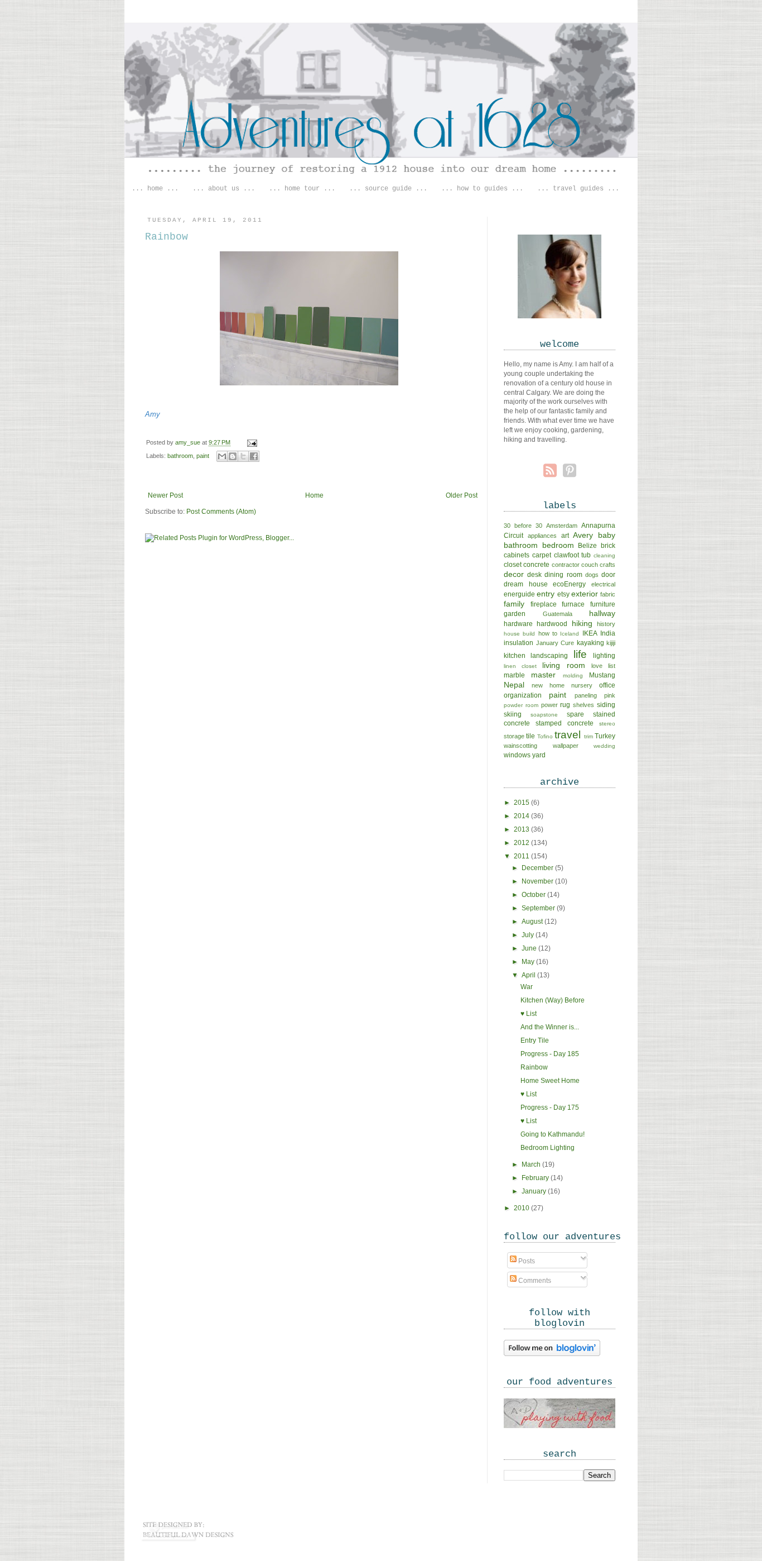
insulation (518, 643)
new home (548, 685)
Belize (587, 546)
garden (514, 614)
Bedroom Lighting (547, 1148)
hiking (582, 623)
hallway (602, 613)
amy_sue (188, 442)
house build (519, 634)
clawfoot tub (572, 555)
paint (202, 455)
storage (514, 736)
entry (545, 593)
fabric (607, 594)
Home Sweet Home (550, 1081)
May (529, 962)
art (565, 536)
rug (565, 705)
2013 (522, 829)
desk (534, 575)
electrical (603, 584)
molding (573, 675)
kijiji (610, 642)
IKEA (589, 633)
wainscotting (520, 745)
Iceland (569, 634)
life (580, 654)
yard (539, 755)
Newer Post (165, 495)
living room (563, 665)
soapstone (544, 715)
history (606, 623)
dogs (592, 574)
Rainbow (534, 1067)
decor (514, 574)
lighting (604, 656)
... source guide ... (388, 189)
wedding (604, 746)
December (538, 868)
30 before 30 (523, 525)
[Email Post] (250, 442)
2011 (522, 856)
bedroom (558, 545)
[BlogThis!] (232, 456)
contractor (566, 564)
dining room (563, 575)
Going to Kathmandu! (552, 1134)
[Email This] (222, 456)
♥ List (528, 1014)
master (543, 674)
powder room (521, 705)
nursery (581, 685)
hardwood (552, 624)
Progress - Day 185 (549, 1054)
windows (517, 755)
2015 (522, 802)
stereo (607, 723)
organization (523, 695)
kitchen (514, 656)
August (533, 921)
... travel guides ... (578, 189)
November (538, 881)
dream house (526, 584)
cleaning (604, 555)
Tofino (545, 736)
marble (514, 675)
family (514, 603)
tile (530, 736)
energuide (519, 594)
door (608, 575)
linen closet (520, 666)
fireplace (543, 604)
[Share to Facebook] (253, 456)
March (532, 1164)
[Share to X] (243, 456)
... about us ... (223, 189)
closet (513, 565)
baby (606, 535)
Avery (583, 535)
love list (603, 665)
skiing (513, 714)
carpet (541, 555)
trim (588, 736)
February (536, 1178)
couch (589, 564)
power (549, 704)
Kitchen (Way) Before (552, 1000)
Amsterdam (561, 525)
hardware (518, 624)
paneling (586, 695)
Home (314, 495)
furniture (602, 604)
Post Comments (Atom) (221, 511)
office (607, 685)
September (539, 908)
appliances (542, 535)
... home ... (155, 189)
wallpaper (565, 745)
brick (608, 546)
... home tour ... (302, 189)
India (607, 633)
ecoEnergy (569, 584)
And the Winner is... (549, 1027)
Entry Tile (534, 1040)
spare (575, 714)
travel (567, 735)
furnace (573, 604)
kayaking (590, 643)
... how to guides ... (482, 189)
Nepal (514, 684)
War (526, 987)
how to (547, 633)
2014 (522, 816)
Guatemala (557, 613)
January (535, 1191)
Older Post (462, 495)
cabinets (516, 555)
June (530, 948)
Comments (534, 1281)
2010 (522, 1208)
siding (606, 705)
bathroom (180, 455)
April (529, 975)
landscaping (549, 656)
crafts (607, 564)
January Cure (555, 642)
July (529, 935)
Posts (526, 1261)
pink (609, 695)
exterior (584, 593)
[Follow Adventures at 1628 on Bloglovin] (552, 1355)
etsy (563, 594)
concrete (536, 565)
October (534, 895)
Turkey (605, 736)
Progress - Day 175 (549, 1107)
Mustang (602, 675)
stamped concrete (565, 723)
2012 (522, 843)
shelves (583, 704)
